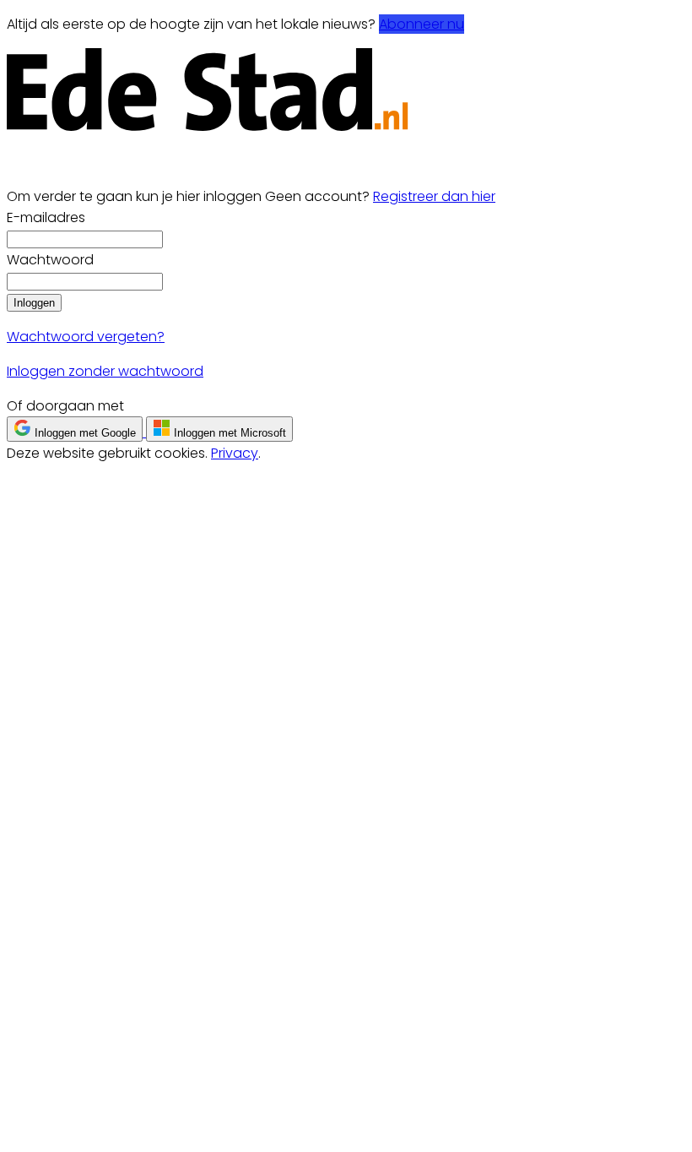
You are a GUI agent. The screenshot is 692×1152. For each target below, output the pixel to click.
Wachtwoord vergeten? (86, 336)
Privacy (234, 453)
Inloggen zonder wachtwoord (105, 371)
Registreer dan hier (434, 196)
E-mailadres (46, 217)
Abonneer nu (421, 24)
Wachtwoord (50, 259)
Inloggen (34, 302)
